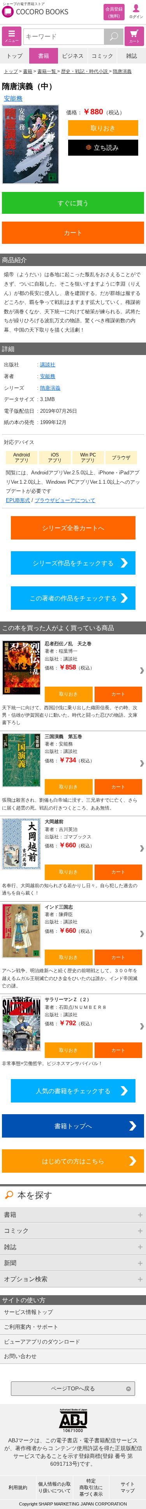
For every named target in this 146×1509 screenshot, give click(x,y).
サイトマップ (128, 1487)
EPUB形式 (18, 500)
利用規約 (18, 1487)
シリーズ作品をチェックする (73, 562)
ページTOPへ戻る (73, 1388)
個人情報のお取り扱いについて (54, 1487)
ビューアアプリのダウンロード (42, 1342)
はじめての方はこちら (73, 1161)
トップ (14, 56)
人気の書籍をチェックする (73, 1090)
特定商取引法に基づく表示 (91, 1487)
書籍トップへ (73, 1125)
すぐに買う (73, 202)
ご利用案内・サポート (31, 1327)
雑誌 (131, 56)
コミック (102, 56)
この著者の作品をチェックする (73, 598)
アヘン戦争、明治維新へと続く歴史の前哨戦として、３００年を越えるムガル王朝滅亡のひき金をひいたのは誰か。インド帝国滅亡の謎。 (69, 978)
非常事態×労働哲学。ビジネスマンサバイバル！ (52, 1063)
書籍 (43, 56)
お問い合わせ (20, 1356)
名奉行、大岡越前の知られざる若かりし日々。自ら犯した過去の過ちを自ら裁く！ (69, 889)
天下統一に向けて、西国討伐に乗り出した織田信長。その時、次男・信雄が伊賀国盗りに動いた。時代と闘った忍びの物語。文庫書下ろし (69, 715)
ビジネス (73, 56)
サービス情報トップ (28, 1312)
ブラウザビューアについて (65, 500)
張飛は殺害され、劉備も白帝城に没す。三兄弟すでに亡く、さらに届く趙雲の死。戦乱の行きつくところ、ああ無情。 (69, 803)
